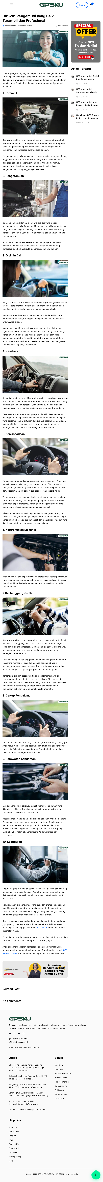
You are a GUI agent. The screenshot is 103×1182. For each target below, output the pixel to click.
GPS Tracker (41, 927)
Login (82, 5)
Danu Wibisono (10, 26)
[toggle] (12, 5)
